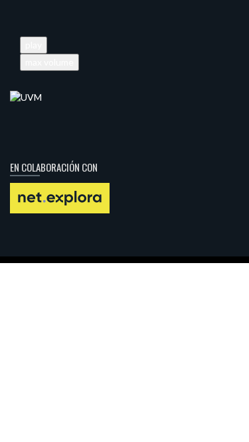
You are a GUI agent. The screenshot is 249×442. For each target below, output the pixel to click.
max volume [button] (49, 62)
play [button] (33, 44)
